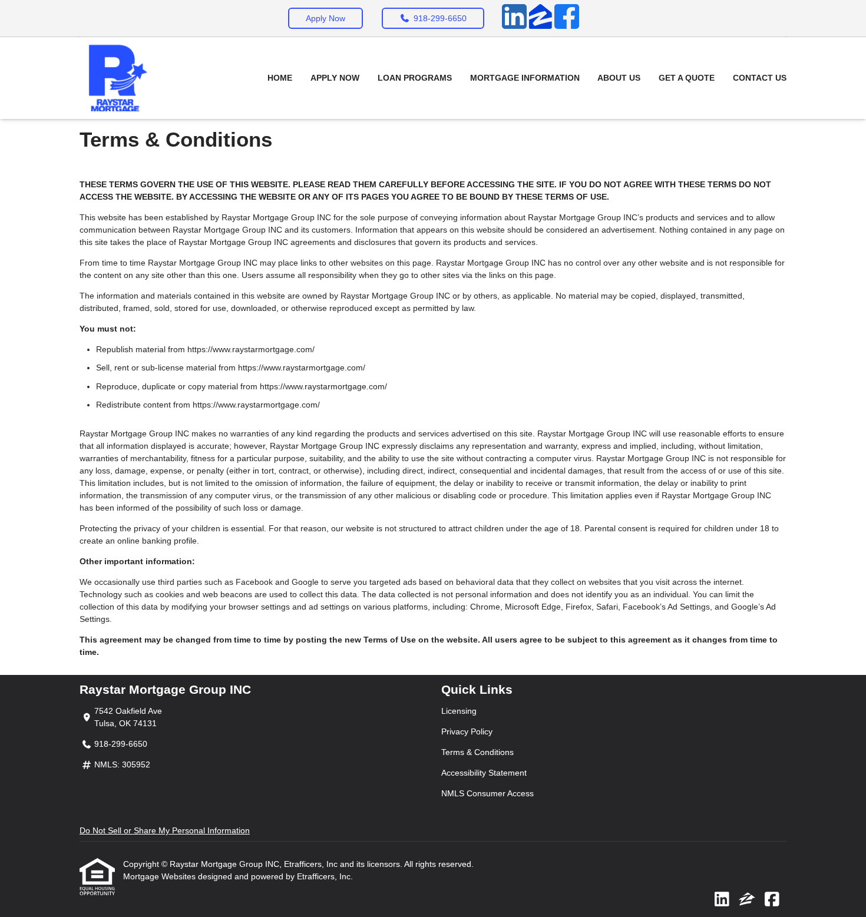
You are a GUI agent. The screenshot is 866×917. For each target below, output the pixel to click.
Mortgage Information (525, 77)
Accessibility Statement (484, 772)
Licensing (459, 711)
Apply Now (325, 18)
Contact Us (759, 77)
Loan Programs (415, 77)
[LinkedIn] (514, 18)
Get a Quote (687, 77)
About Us (618, 77)
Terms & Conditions (477, 752)
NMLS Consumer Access (487, 793)
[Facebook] (566, 18)
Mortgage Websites (160, 876)
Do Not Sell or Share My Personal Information (165, 830)
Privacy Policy (467, 731)
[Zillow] (540, 18)
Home (279, 77)
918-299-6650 (440, 18)
